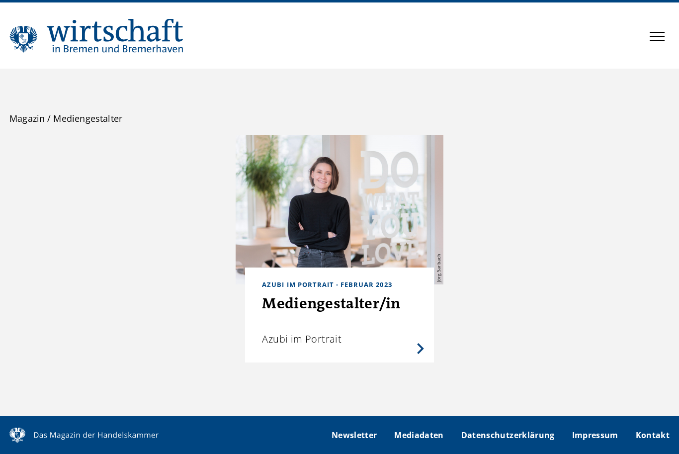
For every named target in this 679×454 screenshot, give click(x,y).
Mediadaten (418, 435)
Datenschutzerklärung (508, 435)
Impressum (595, 435)
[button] (657, 38)
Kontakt (653, 435)
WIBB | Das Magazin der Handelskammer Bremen (96, 35)
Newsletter (354, 435)
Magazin (27, 118)
